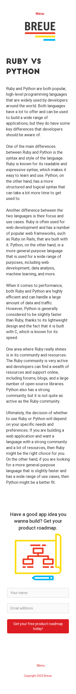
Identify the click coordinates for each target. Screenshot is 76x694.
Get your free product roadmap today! (38, 626)
